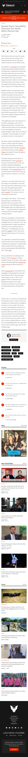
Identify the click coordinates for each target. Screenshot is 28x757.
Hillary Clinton (6, 350)
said (10, 250)
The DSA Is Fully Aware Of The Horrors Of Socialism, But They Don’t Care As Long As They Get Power (12, 488)
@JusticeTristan (16, 336)
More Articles (14, 339)
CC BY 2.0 (16, 45)
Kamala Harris (6, 353)
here (16, 325)
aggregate (14, 67)
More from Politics (7, 463)
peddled (9, 231)
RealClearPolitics (7, 356)
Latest (3, 584)
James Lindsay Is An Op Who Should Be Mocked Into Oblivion (12, 516)
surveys (16, 356)
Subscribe (14, 749)
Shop (3, 425)
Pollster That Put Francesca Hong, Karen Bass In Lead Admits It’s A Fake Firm (13, 572)
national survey (17, 169)
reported (7, 192)
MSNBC (14, 353)
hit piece (13, 258)
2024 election (6, 347)
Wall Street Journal (7, 359)
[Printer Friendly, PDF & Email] (24, 51)
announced (8, 271)
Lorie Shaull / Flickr (8, 45)
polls (20, 353)
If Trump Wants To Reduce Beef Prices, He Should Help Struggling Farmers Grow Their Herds (13, 608)
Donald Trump (16, 347)
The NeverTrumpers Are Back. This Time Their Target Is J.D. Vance (13, 544)
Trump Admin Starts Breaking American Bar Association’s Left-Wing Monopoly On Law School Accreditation (13, 664)
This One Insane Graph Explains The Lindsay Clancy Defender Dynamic (13, 692)
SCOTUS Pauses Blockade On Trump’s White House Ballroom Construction (13, 636)
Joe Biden (22, 148)
